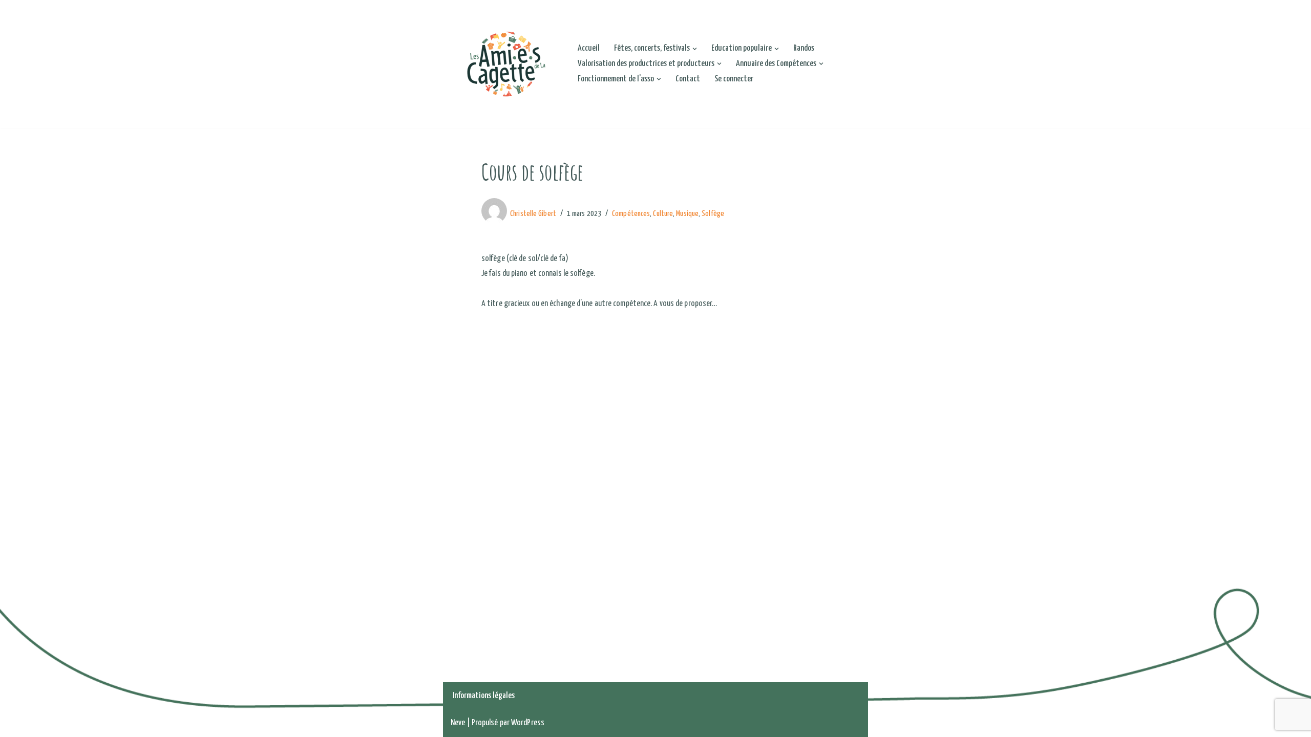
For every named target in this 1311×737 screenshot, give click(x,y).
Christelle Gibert (533, 214)
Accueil (589, 48)
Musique (687, 214)
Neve (458, 723)
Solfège (713, 214)
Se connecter (733, 79)
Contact (687, 79)
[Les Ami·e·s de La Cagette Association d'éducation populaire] (505, 64)
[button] (694, 49)
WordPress (527, 723)
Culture (663, 214)
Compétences (631, 214)
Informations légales (484, 695)
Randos (803, 48)
